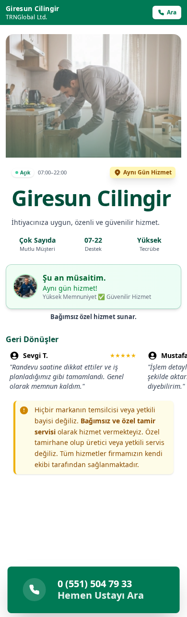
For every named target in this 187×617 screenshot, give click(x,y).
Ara (171, 12)
